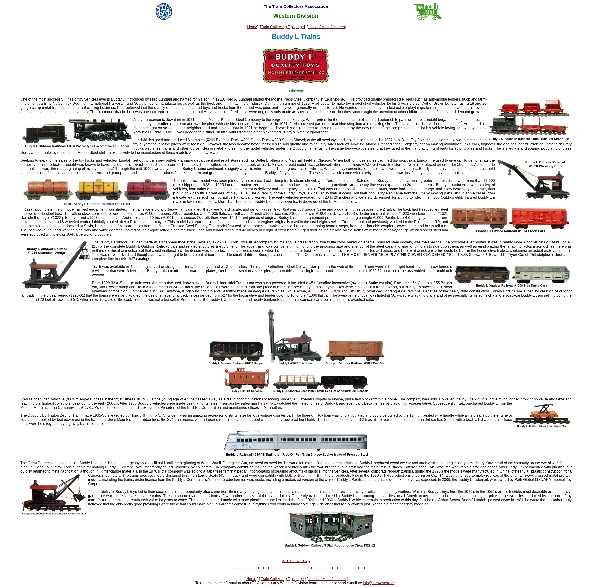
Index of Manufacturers (326, 27)
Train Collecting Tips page (282, 27)
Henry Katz (267, 403)
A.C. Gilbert (317, 291)
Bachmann (307, 475)
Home (252, 27)
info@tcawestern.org (380, 583)
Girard (335, 291)
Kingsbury (357, 291)
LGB (289, 475)
